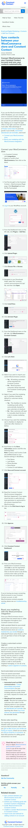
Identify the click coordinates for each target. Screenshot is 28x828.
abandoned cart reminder (14, 708)
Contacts (24, 31)
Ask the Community (7, 778)
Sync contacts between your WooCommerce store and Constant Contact (13, 797)
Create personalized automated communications (12, 686)
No (23, 787)
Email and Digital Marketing (10, 31)
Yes (5, 787)
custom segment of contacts (17, 665)
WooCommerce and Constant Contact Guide (16, 746)
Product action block (9, 129)
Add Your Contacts (8, 33)
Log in (6, 206)
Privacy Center (19, 826)
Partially (14, 787)
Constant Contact (9, 826)
